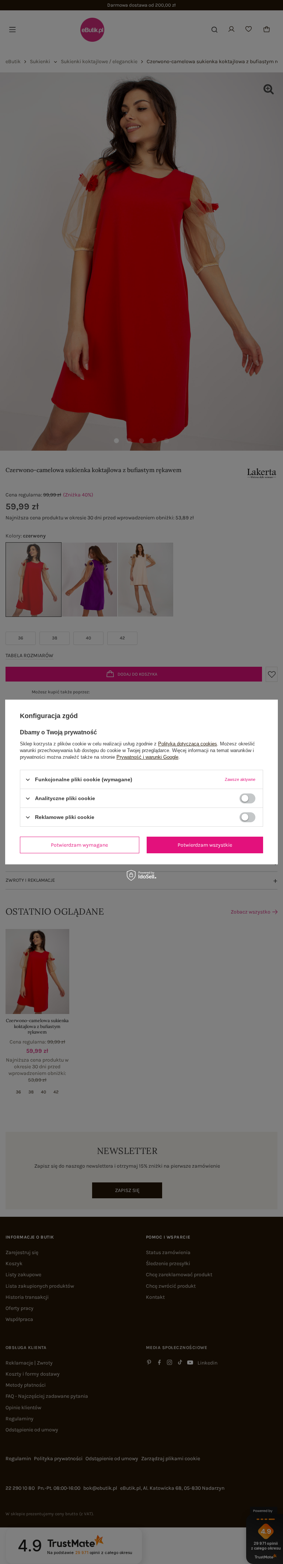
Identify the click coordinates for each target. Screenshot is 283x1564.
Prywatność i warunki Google (147, 757)
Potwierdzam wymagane (79, 844)
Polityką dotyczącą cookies (187, 744)
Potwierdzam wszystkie (205, 844)
